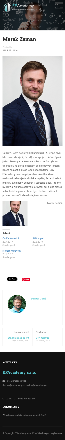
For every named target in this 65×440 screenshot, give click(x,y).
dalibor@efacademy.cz (13, 385)
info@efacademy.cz (16, 381)
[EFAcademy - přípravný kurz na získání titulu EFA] (19, 8)
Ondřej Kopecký (10, 238)
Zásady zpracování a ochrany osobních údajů (24, 415)
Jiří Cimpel (38, 238)
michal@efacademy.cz (37, 385)
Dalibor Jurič (10, 50)
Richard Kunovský (11, 250)
